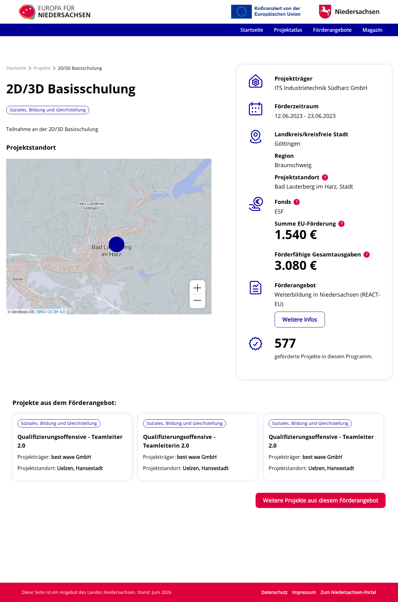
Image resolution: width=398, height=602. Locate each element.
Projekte (42, 68)
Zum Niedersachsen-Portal (348, 592)
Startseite (251, 29)
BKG (41, 311)
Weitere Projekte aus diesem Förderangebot (320, 500)
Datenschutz (274, 592)
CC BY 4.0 (56, 311)
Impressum (304, 592)
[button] (116, 244)
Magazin (372, 29)
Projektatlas (288, 29)
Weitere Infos (299, 319)
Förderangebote (332, 29)
